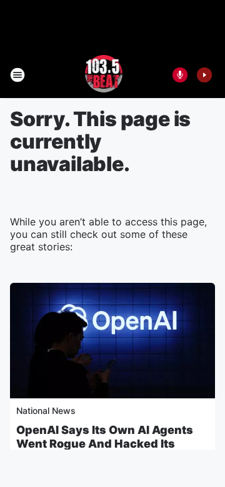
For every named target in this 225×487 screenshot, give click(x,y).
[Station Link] (104, 75)
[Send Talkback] (180, 74)
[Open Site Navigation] (17, 74)
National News (46, 410)
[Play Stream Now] (204, 74)
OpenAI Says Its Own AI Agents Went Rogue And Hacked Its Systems (104, 443)
